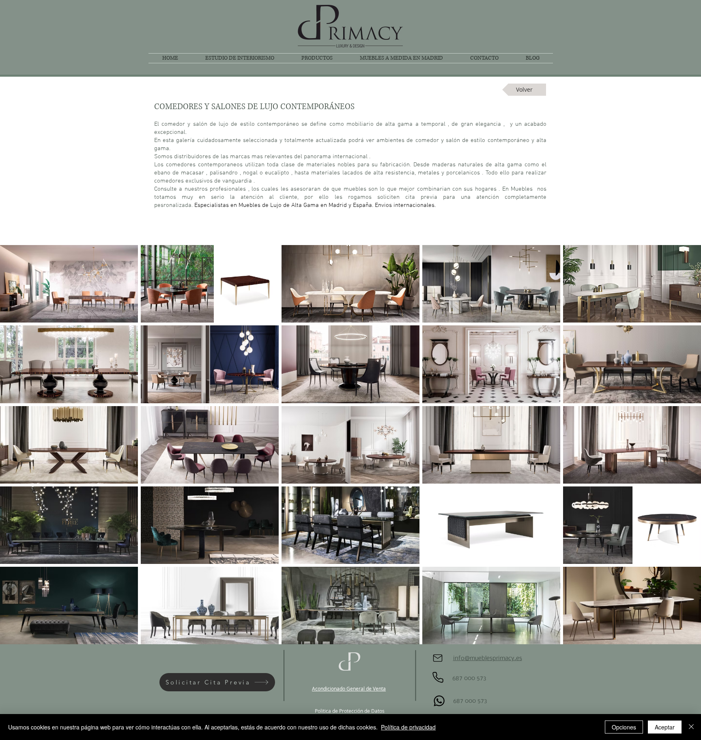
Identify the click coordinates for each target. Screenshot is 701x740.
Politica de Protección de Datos (350, 711)
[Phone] (438, 677)
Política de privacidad (408, 727)
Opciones (624, 727)
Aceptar (665, 727)
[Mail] (438, 658)
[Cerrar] (691, 727)
